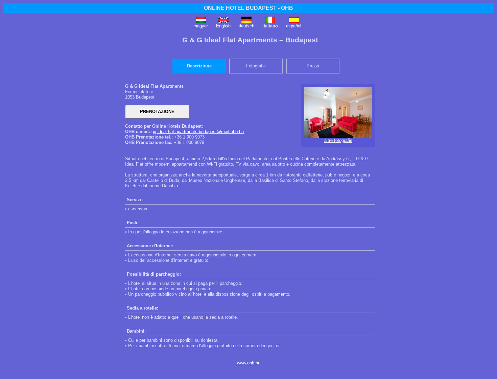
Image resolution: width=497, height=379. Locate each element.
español (293, 25)
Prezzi (313, 65)
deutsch (246, 25)
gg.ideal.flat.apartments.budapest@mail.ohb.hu (197, 131)
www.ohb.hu (248, 362)
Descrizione (199, 65)
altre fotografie (338, 140)
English (223, 25)
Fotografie (256, 65)
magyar (200, 25)
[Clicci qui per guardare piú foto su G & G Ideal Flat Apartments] (338, 136)
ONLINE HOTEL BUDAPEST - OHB (248, 8)
